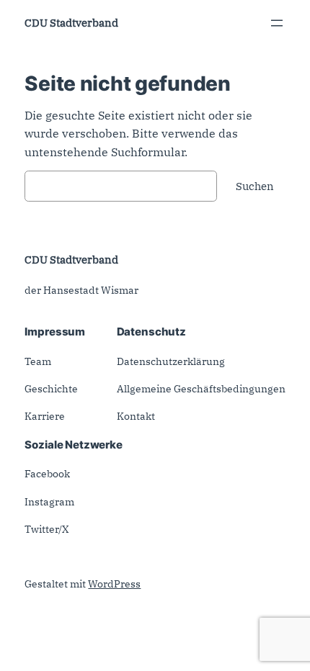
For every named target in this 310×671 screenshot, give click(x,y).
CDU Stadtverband (71, 23)
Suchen (255, 186)
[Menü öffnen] (276, 23)
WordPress (114, 583)
